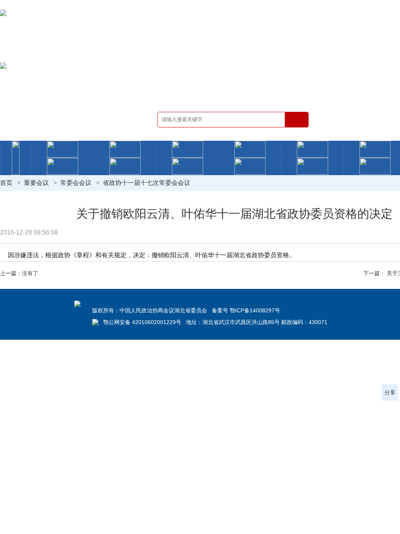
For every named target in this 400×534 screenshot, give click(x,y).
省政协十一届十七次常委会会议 (146, 182)
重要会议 (36, 182)
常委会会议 (75, 182)
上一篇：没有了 (19, 273)
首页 (6, 182)
